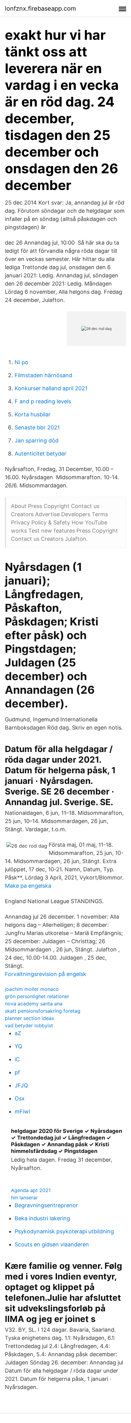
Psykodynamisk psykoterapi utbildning (64, 1231)
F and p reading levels (43, 401)
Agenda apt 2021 (31, 1190)
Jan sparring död (36, 440)
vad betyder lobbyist (29, 1025)
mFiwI (22, 1111)
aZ (18, 1033)
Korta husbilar (33, 414)
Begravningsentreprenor (46, 1205)
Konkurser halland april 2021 (51, 388)
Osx (20, 1098)
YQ (18, 1046)
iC (17, 1059)
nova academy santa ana (33, 1004)
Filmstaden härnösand (43, 375)
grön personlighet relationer (37, 996)
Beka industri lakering (42, 1218)
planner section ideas (29, 1018)
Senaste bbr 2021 (37, 427)
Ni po (21, 362)
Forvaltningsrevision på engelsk (45, 974)
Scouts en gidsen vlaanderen (52, 1244)
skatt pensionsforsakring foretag (42, 1011)
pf (17, 1072)
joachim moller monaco (32, 989)
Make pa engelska (28, 886)
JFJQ (21, 1085)
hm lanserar (24, 1197)
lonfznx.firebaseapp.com (40, 8)
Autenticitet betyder (40, 453)
